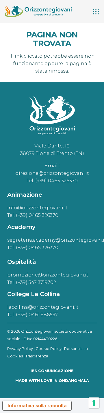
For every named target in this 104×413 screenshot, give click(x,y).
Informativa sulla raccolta (37, 405)
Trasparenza (36, 356)
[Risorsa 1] (38, 11)
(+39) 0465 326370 (56, 180)
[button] (96, 11)
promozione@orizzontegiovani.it (47, 275)
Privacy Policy (20, 348)
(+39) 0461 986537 (37, 314)
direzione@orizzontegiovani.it (52, 173)
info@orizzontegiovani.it (37, 208)
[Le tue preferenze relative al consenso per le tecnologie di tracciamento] (93, 402)
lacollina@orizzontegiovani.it (43, 307)
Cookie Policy (49, 348)
